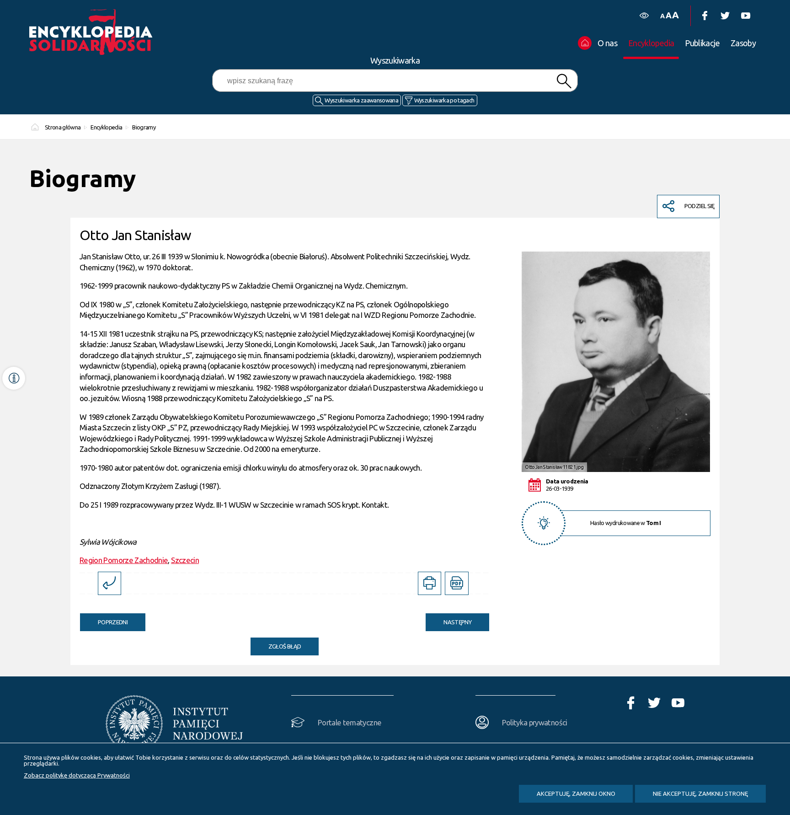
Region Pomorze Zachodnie (124, 560)
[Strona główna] (93, 32)
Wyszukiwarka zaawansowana (361, 100)
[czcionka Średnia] (668, 15)
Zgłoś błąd (284, 646)
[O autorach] (13, 378)
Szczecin (185, 560)
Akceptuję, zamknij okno (576, 793)
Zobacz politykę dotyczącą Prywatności (77, 775)
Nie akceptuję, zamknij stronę (700, 793)
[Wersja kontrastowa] (644, 15)
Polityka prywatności (534, 722)
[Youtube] (745, 15)
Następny (448, 619)
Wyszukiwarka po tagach (444, 100)
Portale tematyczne (349, 722)
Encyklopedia (106, 127)
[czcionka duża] (675, 15)
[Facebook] (704, 15)
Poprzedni (104, 619)
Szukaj (564, 81)
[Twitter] (725, 15)
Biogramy (143, 127)
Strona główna (63, 127)
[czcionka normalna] (662, 16)
